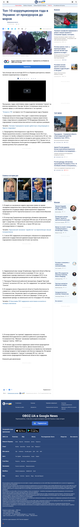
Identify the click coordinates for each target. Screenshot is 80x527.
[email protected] (20, 515)
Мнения (57, 202)
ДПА (34, 451)
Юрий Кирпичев (58, 287)
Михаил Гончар (58, 232)
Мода (32, 476)
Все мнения (58, 301)
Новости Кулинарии (31, 461)
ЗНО (37, 451)
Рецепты (17, 461)
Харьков (21, 441)
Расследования (45, 436)
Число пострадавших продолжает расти (64, 168)
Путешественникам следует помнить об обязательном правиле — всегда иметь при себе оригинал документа (65, 38)
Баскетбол (22, 446)
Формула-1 (37, 446)
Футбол (17, 446)
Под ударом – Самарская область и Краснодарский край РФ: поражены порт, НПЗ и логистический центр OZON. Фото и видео (65, 136)
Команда (33, 403)
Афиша (17, 476)
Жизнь (34, 436)
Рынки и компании (20, 466)
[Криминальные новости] (22, 393)
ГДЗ (16, 451)
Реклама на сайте (19, 407)
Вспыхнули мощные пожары (61, 140)
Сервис (37, 456)
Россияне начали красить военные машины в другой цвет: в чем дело (62, 67)
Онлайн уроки (28, 451)
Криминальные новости (12, 22)
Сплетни (22, 476)
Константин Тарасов (59, 222)
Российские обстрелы (59, 5)
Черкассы (38, 441)
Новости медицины (20, 471)
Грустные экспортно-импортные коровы (61, 284)
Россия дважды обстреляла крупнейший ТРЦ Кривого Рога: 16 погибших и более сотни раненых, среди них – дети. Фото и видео (65, 164)
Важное (57, 10)
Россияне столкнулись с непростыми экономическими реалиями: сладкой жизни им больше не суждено (63, 264)
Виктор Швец (58, 211)
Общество (64, 436)
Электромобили (26, 456)
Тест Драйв (18, 456)
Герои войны (18, 5)
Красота (28, 476)
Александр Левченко (59, 296)
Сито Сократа (58, 268)
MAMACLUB (29, 471)
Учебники (21, 451)
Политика (15, 436)
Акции (32, 456)
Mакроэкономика (30, 466)
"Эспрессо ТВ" (7, 112)
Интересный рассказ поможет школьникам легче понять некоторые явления (62, 56)
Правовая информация (51, 403)
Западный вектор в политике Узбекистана (62, 293)
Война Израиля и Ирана (40, 5)
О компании (18, 403)
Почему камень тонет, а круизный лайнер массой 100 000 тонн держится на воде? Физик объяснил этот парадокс (62, 49)
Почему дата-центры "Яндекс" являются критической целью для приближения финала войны (62, 218)
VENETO (50, 5)
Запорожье (27, 441)
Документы (33, 407)
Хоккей (28, 446)
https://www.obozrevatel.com (54, 483)
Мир (23, 436)
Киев (16, 441)
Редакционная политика (13, 393)
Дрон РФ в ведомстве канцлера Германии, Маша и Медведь (61, 274)
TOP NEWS (58, 113)
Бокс (32, 446)
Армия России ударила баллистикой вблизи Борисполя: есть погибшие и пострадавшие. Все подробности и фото (64, 149)
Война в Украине (27, 5)
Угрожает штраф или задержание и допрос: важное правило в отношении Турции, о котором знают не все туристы (66, 33)
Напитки (23, 461)
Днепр (32, 441)
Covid (34, 471)
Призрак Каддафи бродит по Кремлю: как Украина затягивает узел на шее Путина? (61, 207)
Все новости (74, 436)
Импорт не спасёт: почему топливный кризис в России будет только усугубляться (63, 228)
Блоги (52, 436)
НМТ (41, 451)
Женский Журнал (39, 476)
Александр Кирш (59, 278)
